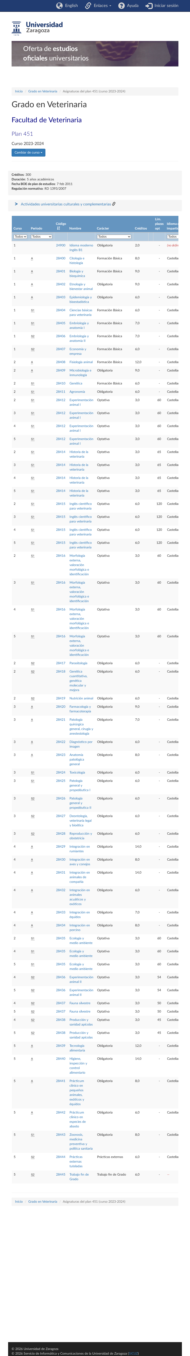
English (70, 6)
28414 (60, 452)
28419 (60, 698)
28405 (60, 323)
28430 (60, 859)
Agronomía (77, 391)
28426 (60, 798)
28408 (60, 362)
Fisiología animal (81, 362)
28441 (60, 1081)
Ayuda (132, 6)
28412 (60, 400)
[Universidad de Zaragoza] (37, 29)
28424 (60, 772)
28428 (60, 833)
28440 (60, 1058)
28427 (60, 816)
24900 (60, 245)
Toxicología (77, 772)
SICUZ (133, 1353)
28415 (60, 504)
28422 (60, 742)
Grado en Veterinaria (42, 91)
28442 (60, 1112)
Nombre (75, 228)
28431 (60, 872)
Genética (76, 383)
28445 (60, 1174)
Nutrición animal (81, 698)
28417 (60, 663)
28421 (60, 719)
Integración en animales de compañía (80, 877)
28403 (60, 297)
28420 (60, 706)
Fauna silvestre (80, 1003)
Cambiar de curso (28, 152)
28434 (60, 925)
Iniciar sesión (165, 6)
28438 (60, 1020)
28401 (60, 271)
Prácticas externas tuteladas (76, 1161)
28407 (60, 349)
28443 (60, 1134)
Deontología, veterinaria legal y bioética (81, 821)
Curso (17, 228)
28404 (60, 310)
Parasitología (78, 663)
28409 (60, 370)
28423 (60, 755)
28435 (60, 938)
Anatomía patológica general (77, 759)
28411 (60, 391)
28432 (60, 890)
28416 (60, 555)
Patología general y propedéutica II (80, 803)
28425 (60, 781)
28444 (60, 1157)
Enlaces (100, 6)
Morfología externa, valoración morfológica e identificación (79, 565)
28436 (60, 977)
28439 (60, 1046)
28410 (60, 383)
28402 (60, 284)
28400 (60, 258)
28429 (60, 846)
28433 (60, 912)
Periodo (36, 228)
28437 (60, 1003)
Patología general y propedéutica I (80, 785)
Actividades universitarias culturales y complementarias (66, 204)
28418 (60, 671)
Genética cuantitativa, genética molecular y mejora (78, 681)
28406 (60, 336)
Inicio (19, 91)
